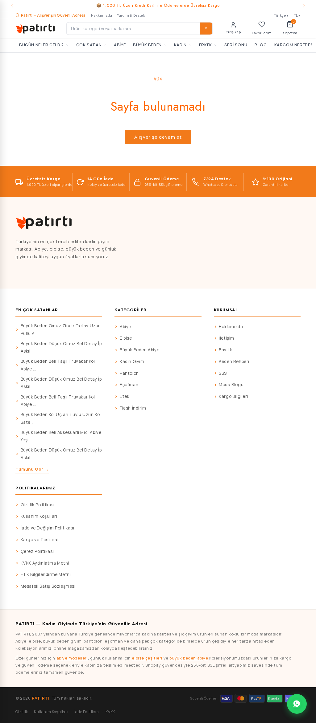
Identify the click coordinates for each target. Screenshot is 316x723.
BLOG (261, 44)
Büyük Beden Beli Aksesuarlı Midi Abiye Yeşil (61, 436)
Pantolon (129, 373)
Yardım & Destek (131, 15)
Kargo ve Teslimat (40, 539)
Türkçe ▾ (281, 15)
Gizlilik (21, 711)
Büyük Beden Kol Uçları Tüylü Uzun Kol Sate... (61, 418)
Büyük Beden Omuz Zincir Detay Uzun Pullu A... (61, 329)
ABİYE (120, 44)
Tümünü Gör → (32, 469)
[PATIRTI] (35, 28)
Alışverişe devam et (158, 137)
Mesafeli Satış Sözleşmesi (48, 586)
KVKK (110, 711)
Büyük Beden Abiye (139, 350)
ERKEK (205, 44)
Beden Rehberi (234, 361)
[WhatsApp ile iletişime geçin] (297, 704)
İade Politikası (87, 711)
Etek (124, 396)
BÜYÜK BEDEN (147, 44)
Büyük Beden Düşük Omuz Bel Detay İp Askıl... (61, 347)
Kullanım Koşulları (39, 516)
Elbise (126, 338)
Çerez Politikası (37, 551)
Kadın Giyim (132, 361)
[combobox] (139, 28)
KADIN (180, 44)
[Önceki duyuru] (12, 6)
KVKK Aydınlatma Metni (45, 563)
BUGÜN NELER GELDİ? (41, 44)
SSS (223, 373)
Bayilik (225, 350)
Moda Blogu (231, 384)
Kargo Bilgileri (233, 396)
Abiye (125, 326)
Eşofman (129, 384)
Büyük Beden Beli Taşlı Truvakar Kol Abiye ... (58, 364)
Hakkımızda (101, 15)
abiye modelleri (72, 658)
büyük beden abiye (188, 658)
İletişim (226, 338)
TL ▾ (297, 15)
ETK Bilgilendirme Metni (46, 574)
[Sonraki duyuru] (304, 6)
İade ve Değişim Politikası (47, 528)
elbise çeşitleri (147, 658)
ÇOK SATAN (89, 44)
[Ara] (206, 28)
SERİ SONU (235, 44)
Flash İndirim (133, 408)
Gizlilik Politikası (38, 505)
